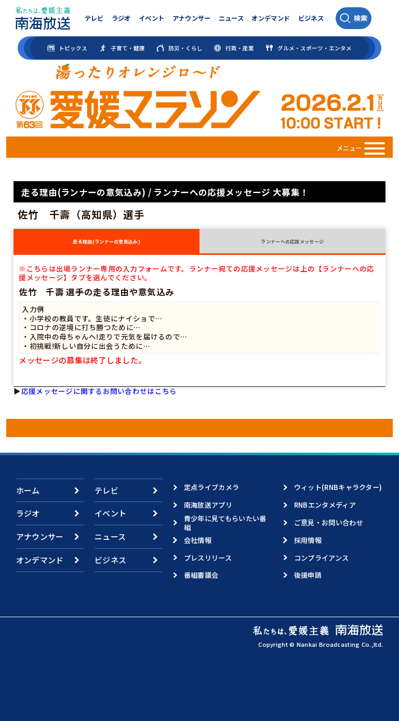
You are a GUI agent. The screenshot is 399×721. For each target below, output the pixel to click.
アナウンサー (191, 18)
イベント (151, 18)
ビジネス (311, 18)
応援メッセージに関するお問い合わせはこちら (99, 391)
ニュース (231, 18)
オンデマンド (270, 18)
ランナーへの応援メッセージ (292, 241)
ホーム (28, 490)
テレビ (94, 18)
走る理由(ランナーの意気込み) (106, 241)
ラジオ (121, 18)
